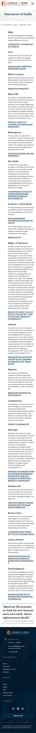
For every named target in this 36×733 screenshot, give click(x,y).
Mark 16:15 (20, 194)
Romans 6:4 (16, 395)
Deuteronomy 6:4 (14, 66)
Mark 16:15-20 (27, 357)
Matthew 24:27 (24, 556)
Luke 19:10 (11, 359)
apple (23, 708)
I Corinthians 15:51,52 (26, 534)
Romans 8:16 (12, 218)
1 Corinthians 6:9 (23, 481)
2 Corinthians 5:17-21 (15, 192)
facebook (13, 708)
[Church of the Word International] (14, 3)
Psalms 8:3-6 (24, 89)
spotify (18, 708)
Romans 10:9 (16, 196)
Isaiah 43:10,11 (26, 66)
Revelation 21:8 (15, 599)
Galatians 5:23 (16, 221)
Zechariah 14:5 (13, 556)
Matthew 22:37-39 (17, 505)
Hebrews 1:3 (15, 156)
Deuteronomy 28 (26, 124)
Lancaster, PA (8, 25)
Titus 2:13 (15, 534)
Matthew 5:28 (17, 474)
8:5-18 (10, 314)
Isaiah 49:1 (21, 503)
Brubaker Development (24, 727)
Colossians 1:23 (17, 198)
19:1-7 (25, 314)
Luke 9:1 (21, 312)
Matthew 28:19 (13, 69)
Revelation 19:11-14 (14, 561)
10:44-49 (19, 314)
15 (12, 317)
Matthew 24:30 (13, 558)
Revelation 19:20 (14, 597)
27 (18, 89)
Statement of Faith (9, 669)
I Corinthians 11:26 (22, 424)
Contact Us (18, 716)
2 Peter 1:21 (15, 46)
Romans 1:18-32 (13, 476)
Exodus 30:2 (24, 471)
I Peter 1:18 (25, 153)
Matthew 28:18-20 (14, 357)
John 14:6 (11, 153)
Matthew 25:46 (13, 594)
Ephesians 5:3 (27, 474)
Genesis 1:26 (12, 89)
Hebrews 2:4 (24, 317)
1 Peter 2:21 (24, 476)
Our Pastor (6, 666)
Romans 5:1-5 (27, 221)
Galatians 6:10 (19, 507)
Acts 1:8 (18, 359)
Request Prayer (8, 693)
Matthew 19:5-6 (25, 478)
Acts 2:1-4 (29, 312)
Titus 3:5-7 (27, 192)
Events (5, 684)
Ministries (6, 672)
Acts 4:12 (18, 153)
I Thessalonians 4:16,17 (16, 532)
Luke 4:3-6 (21, 122)
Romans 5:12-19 (13, 127)
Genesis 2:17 (12, 122)
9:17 (14, 314)
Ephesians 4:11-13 (18, 362)
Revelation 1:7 (25, 558)
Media (5, 687)
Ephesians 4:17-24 (14, 237)
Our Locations (7, 695)
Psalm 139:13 (12, 503)
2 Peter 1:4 (11, 424)
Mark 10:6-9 (12, 481)
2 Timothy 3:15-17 (14, 44)
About (16, 25)
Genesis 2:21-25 (13, 471)
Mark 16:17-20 (13, 312)
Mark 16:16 (23, 393)
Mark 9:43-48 (25, 594)
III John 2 (16, 317)
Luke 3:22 (22, 69)
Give (4, 690)
